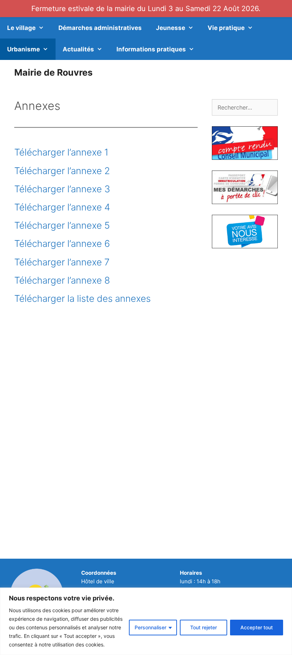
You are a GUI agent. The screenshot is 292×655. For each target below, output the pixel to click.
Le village (21, 27)
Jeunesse (170, 27)
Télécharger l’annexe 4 (62, 207)
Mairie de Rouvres (53, 72)
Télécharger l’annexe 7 (62, 262)
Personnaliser (150, 627)
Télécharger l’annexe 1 (61, 152)
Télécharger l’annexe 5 (62, 225)
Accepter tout (256, 627)
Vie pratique (226, 27)
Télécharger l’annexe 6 (62, 243)
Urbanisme (23, 49)
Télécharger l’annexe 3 (62, 188)
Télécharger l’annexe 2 (62, 170)
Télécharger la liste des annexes (82, 298)
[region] (146, 621)
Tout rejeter (203, 627)
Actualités (78, 49)
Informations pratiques (151, 49)
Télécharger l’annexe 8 (62, 280)
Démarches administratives (100, 27)
